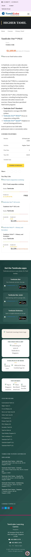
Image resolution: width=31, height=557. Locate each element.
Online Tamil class (6, 415)
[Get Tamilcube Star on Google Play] (22, 286)
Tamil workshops (6, 436)
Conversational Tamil (7, 402)
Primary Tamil (20, 31)
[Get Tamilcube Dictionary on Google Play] (22, 318)
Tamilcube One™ (6, 439)
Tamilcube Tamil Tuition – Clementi (11, 468)
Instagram (8, 508)
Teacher (7, 42)
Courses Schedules (15, 165)
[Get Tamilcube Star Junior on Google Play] (22, 302)
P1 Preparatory (5, 418)
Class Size (5, 217)
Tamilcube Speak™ (7, 442)
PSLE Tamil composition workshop (13, 184)
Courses (10, 31)
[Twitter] (12, 171)
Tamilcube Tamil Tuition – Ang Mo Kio (12, 476)
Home (3, 31)
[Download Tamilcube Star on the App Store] (11, 287)
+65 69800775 (6, 2)
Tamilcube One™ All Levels (11, 206)
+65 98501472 (14, 2)
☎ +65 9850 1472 (15, 543)
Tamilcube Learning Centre (15, 525)
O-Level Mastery (6, 409)
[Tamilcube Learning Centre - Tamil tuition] (10, 14)
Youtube (11, 508)
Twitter (6, 508)
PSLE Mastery (5, 424)
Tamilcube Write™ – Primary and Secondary (13, 235)
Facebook (3, 508)
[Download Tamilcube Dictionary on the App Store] (11, 318)
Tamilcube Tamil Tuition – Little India (12, 461)
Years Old (5, 194)
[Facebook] (8, 171)
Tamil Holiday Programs (8, 433)
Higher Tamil (5, 405)
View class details (15, 180)
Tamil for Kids (5, 430)
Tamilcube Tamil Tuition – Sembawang (12, 483)
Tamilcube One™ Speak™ (12, 121)
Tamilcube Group (6, 9)
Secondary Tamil (6, 427)
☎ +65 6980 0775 (14, 539)
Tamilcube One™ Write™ (12, 116)
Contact (11, 5)
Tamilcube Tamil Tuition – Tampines (12, 489)
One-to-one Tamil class (7, 412)
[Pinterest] (16, 171)
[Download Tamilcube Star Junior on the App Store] (11, 302)
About (3, 5)
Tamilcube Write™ (6, 445)
